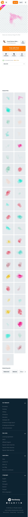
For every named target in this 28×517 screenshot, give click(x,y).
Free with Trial (14, 48)
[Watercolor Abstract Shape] (8, 97)
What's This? (16, 60)
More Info (6, 62)
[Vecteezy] (2, 2)
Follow (23, 43)
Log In (20, 2)
